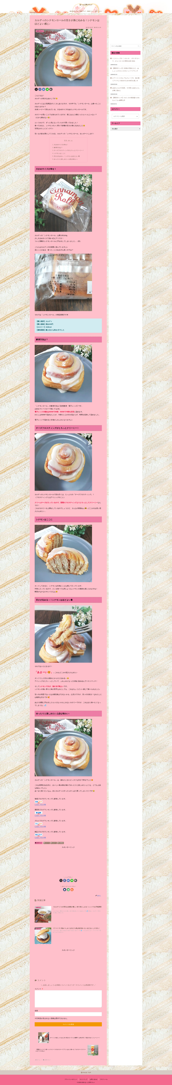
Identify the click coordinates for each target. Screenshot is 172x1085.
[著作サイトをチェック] (64, 889)
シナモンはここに (59, 153)
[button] (50, 89)
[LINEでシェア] (47, 89)
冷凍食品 (61, 842)
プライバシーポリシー (71, 1079)
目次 (65, 140)
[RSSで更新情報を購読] (72, 889)
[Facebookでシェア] (39, 89)
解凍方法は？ (58, 147)
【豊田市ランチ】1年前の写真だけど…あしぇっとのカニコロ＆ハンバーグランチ (125, 69)
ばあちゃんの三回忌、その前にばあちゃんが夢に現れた (125, 89)
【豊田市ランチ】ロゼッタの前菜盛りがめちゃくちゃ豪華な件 (125, 99)
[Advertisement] (68, 861)
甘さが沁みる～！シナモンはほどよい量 (67, 156)
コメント (39, 989)
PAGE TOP (86, 1072)
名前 (36, 1011)
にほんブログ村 (40, 804)
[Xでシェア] (36, 89)
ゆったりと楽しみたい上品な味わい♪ (66, 159)
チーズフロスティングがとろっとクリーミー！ (69, 150)
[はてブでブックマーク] (43, 89)
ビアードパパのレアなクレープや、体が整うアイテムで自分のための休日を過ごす (125, 79)
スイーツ (47, 842)
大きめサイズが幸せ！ (61, 144)
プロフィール (104, 1079)
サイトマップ (83, 1079)
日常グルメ (39, 842)
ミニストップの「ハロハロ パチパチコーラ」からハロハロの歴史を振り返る (125, 60)
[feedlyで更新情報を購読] (68, 889)
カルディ (54, 842)
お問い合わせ (93, 1079)
